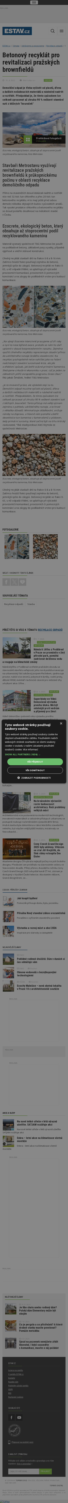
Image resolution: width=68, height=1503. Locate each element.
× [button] (61, 723)
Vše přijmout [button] (35, 761)
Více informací (30, 749)
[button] (34, 754)
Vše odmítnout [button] (35, 770)
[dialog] (34, 751)
